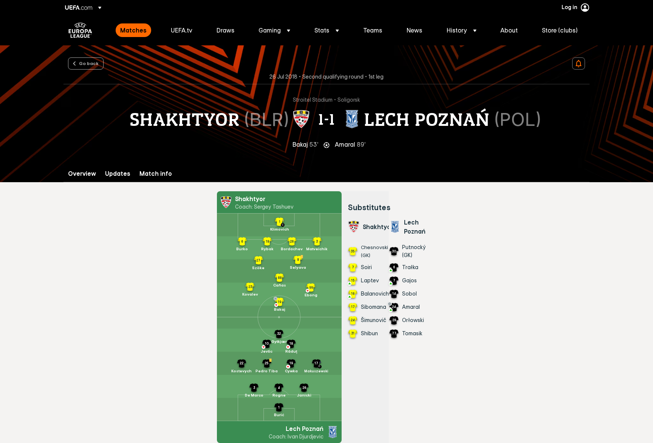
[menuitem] (136, 30)
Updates (117, 173)
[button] (274, 30)
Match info (155, 173)
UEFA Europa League (80, 30)
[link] (133, 30)
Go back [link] (89, 63)
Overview (82, 173)
